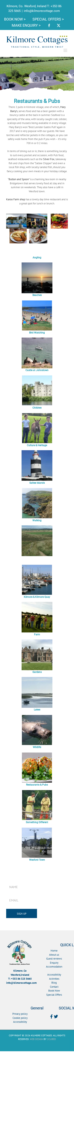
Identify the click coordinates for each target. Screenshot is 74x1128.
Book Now (54, 990)
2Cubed (51, 1039)
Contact (54, 986)
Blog (54, 982)
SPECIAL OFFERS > (48, 19)
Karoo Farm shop (15, 199)
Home (54, 950)
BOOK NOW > (15, 19)
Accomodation (54, 966)
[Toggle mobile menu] (66, 50)
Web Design (36, 1039)
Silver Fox (48, 159)
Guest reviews (54, 958)
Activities (54, 978)
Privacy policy (20, 1014)
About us (54, 954)
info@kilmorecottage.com (42, 11)
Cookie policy (20, 1018)
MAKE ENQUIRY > (26, 25)
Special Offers (54, 994)
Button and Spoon (19, 179)
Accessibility (54, 974)
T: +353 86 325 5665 (20, 978)
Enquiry (54, 962)
